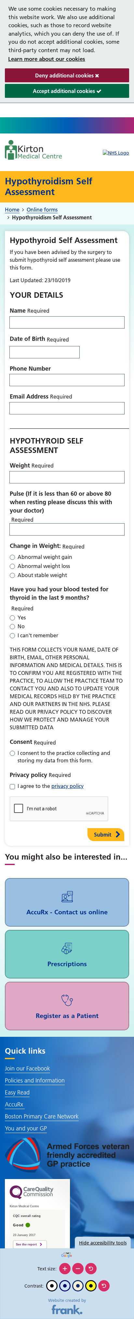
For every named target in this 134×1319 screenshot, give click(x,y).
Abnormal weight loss (44, 566)
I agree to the (51, 786)
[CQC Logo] (31, 1197)
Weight (20, 465)
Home (12, 209)
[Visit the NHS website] (116, 153)
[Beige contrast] (78, 1285)
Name (18, 310)
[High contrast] (91, 1285)
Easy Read (17, 1092)
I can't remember (38, 635)
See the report (26, 1244)
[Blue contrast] (65, 1285)
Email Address (29, 396)
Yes (22, 617)
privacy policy (67, 786)
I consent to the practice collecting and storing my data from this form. (64, 757)
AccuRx (15, 1104)
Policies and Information (35, 1080)
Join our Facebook (27, 1068)
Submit (102, 834)
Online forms (42, 209)
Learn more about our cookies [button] (46, 58)
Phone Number (30, 368)
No (21, 626)
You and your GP (26, 1128)
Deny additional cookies (50, 77)
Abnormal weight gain (45, 557)
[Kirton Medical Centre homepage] (33, 150)
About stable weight (42, 575)
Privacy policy (28, 775)
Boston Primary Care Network (42, 1116)
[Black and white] (52, 1285)
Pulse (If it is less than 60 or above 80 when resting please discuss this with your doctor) (61, 502)
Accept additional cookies (50, 93)
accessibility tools (103, 1243)
